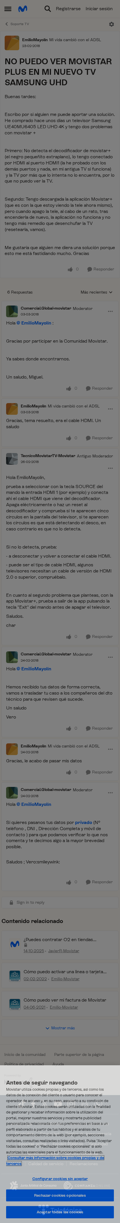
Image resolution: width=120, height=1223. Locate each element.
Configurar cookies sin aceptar (60, 1179)
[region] (60, 1144)
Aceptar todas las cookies (60, 1212)
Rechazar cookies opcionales (60, 1195)
